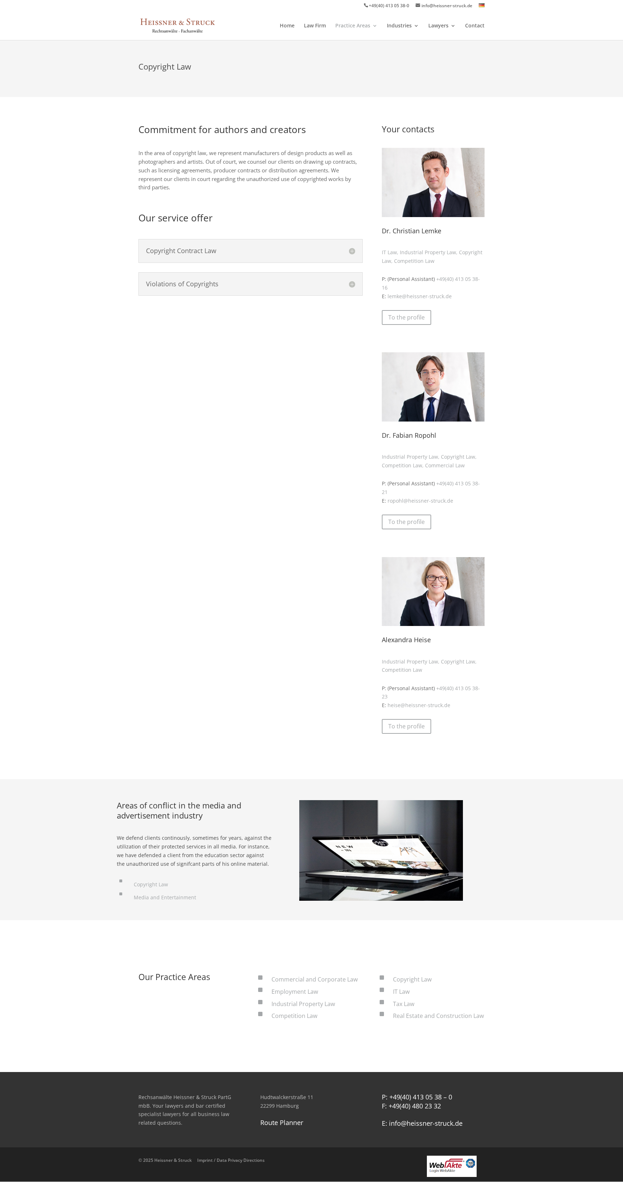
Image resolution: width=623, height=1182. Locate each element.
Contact (475, 26)
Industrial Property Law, (429, 252)
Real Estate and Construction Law (438, 1016)
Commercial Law (445, 465)
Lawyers (438, 26)
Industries (399, 26)
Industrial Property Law (303, 1004)
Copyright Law (151, 884)
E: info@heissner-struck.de (422, 1123)
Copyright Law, (459, 456)
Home (287, 26)
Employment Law (294, 992)
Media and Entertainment (165, 897)
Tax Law (403, 1004)
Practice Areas (352, 26)
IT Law (401, 992)
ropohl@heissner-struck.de (420, 500)
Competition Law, (403, 465)
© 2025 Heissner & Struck (201, 1160)
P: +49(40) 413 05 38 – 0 (417, 1097)
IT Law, (391, 252)
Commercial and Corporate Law (314, 979)
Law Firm (315, 26)
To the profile (406, 317)
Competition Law (414, 260)
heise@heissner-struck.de (419, 705)
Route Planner (281, 1122)
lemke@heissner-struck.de (420, 296)
